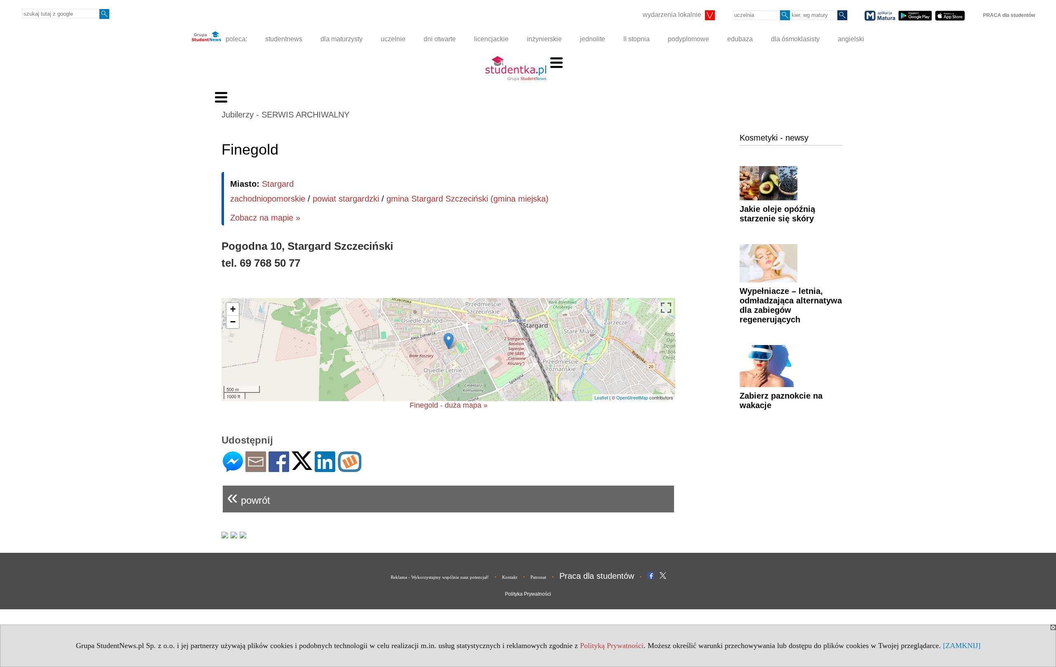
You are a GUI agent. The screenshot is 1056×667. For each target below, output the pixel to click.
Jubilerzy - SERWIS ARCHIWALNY (285, 114)
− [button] (233, 322)
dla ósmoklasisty (795, 38)
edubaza (740, 38)
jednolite (592, 38)
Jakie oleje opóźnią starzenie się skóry (777, 213)
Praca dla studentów (596, 575)
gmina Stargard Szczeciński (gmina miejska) (468, 198)
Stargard (278, 183)
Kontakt (509, 577)
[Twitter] (302, 466)
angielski (851, 38)
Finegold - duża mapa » (449, 405)
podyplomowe (688, 38)
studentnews (283, 38)
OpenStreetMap (632, 397)
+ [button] (233, 309)
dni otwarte (440, 38)
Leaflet (601, 397)
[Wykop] (349, 468)
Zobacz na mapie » (265, 217)
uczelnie (393, 38)
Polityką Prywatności (612, 645)
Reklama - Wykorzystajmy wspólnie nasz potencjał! (440, 577)
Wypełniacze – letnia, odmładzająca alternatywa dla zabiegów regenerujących (791, 305)
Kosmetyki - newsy (774, 137)
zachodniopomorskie (267, 198)
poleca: (235, 38)
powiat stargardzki (346, 198)
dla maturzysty (342, 38)
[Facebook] (279, 468)
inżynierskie (544, 38)
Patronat (538, 577)
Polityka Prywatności (528, 594)
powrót (248, 497)
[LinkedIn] (325, 468)
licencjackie (491, 38)
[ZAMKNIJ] (962, 645)
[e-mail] (255, 468)
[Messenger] (233, 468)
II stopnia (636, 38)
